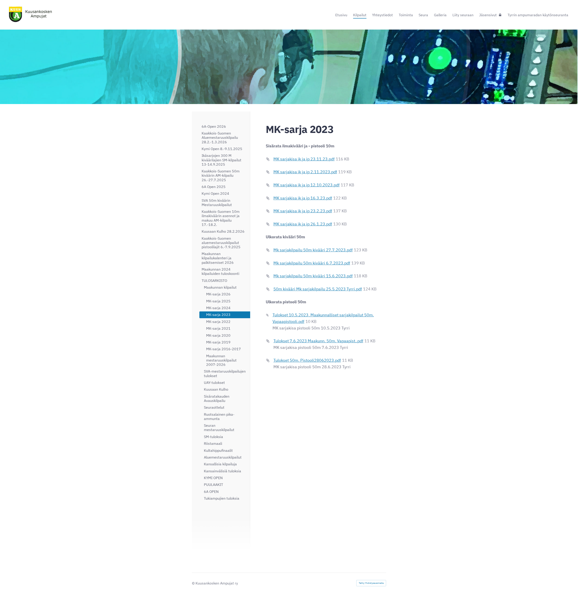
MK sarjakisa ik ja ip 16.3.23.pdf (302, 198)
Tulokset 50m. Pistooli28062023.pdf (307, 360)
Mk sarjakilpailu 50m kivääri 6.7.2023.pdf (311, 263)
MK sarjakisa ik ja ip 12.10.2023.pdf (306, 185)
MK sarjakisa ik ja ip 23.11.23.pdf (304, 159)
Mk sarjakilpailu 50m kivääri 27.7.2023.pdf (313, 250)
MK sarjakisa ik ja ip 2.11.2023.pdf (305, 171)
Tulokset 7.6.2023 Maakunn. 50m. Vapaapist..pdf (318, 340)
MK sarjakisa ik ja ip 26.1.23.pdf (302, 224)
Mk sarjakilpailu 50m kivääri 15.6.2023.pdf (313, 275)
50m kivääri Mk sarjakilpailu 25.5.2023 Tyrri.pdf (317, 289)
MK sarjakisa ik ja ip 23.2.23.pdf (302, 210)
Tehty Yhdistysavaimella (371, 583)
